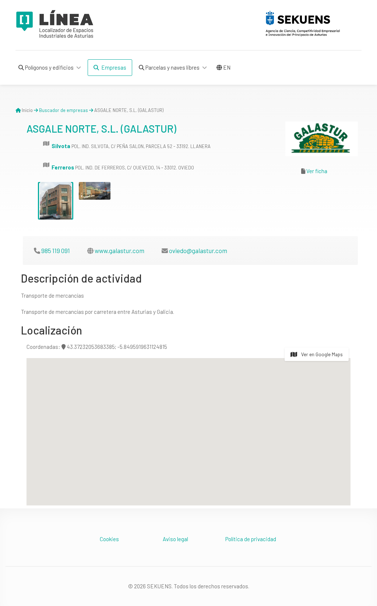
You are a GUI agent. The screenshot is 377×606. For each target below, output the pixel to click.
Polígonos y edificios (49, 67)
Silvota (61, 146)
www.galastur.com (119, 250)
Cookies (109, 539)
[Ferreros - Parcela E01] (55, 201)
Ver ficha (316, 171)
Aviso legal (175, 539)
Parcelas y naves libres (172, 67)
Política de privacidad (250, 539)
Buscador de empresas (63, 110)
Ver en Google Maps (321, 354)
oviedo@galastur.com (198, 250)
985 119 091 (55, 250)
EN (226, 67)
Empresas (112, 67)
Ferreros (63, 167)
